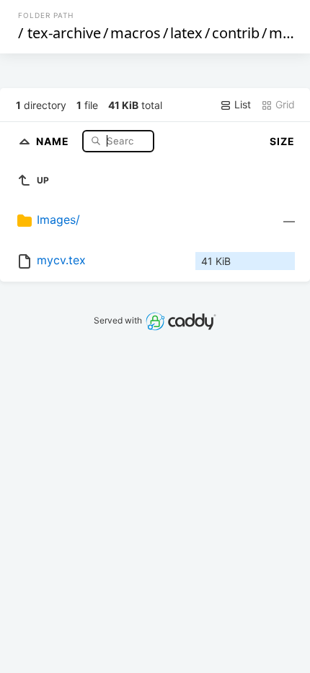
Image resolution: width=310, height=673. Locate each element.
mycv (286, 33)
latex (186, 33)
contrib (236, 33)
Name (54, 140)
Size (282, 141)
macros (135, 33)
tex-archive (64, 33)
